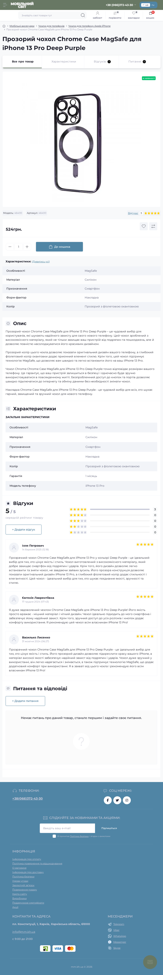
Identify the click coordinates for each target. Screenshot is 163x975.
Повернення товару (24, 889)
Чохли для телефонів (51, 25)
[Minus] (10, 247)
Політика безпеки (79, 836)
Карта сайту (19, 893)
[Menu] (5, 5)
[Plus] (27, 247)
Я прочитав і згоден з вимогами (83, 836)
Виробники (19, 898)
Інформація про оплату (26, 859)
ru (153, 4)
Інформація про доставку (28, 872)
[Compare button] (153, 226)
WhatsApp (119, 936)
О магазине (19, 867)
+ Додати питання (25, 701)
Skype (116, 947)
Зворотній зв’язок (23, 885)
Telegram (118, 924)
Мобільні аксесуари (22, 25)
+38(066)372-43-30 (27, 798)
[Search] (82, 15)
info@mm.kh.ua (23, 932)
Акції (15, 907)
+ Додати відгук (23, 529)
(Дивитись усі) (41, 261)
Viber (116, 930)
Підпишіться (109, 828)
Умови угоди (20, 880)
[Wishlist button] (144, 226)
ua (146, 4)
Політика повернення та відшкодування (37, 863)
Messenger (119, 941)
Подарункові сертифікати (28, 902)
